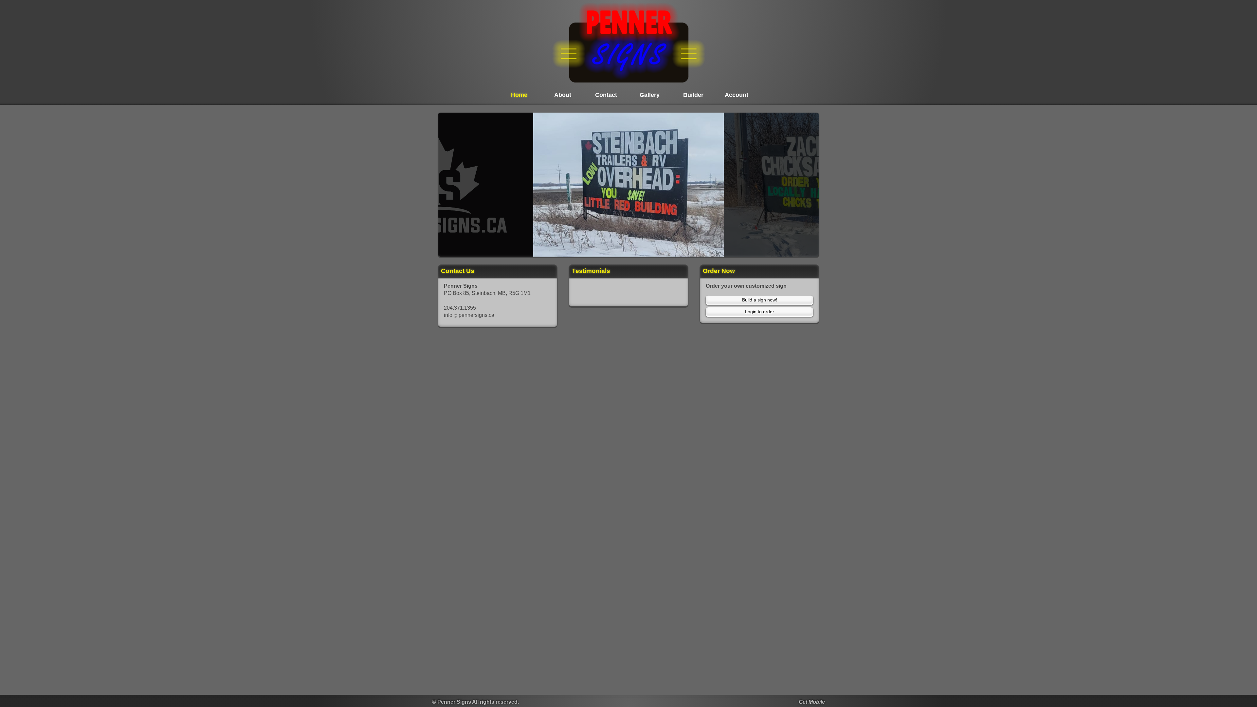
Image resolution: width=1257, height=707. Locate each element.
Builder (693, 95)
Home (519, 95)
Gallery (650, 95)
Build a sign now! (759, 299)
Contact (606, 95)
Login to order (759, 311)
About (562, 95)
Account (736, 95)
